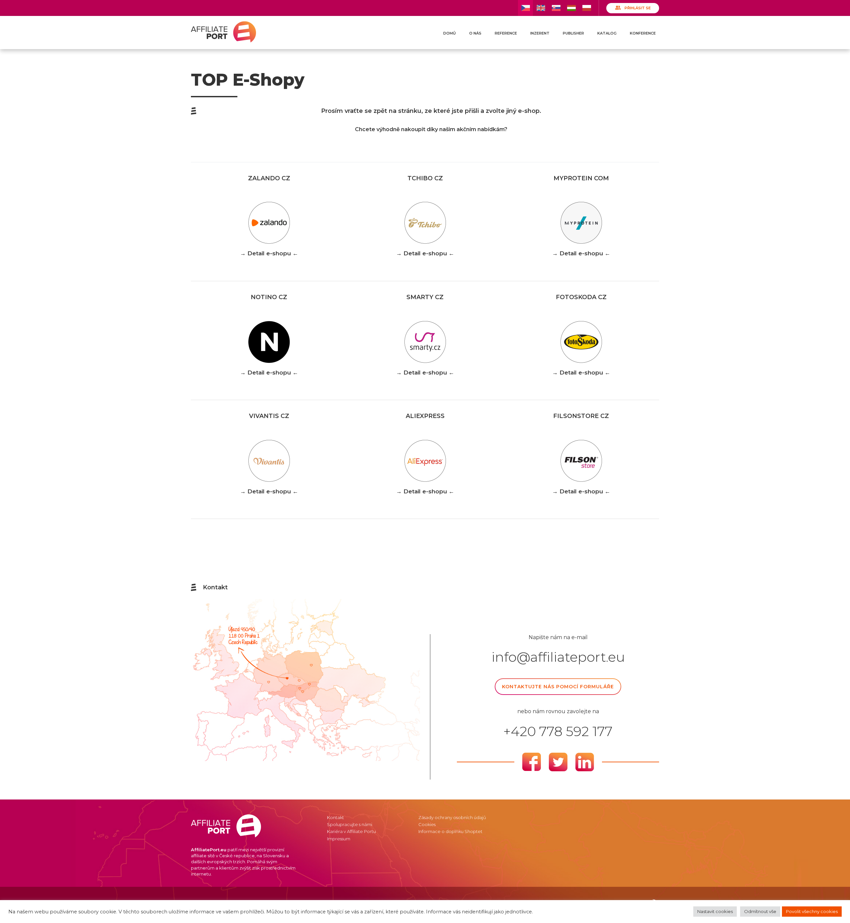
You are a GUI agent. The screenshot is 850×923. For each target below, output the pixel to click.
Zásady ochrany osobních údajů (452, 817)
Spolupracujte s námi (349, 824)
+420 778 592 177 (558, 731)
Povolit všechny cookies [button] (812, 911)
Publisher (573, 33)
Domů (449, 33)
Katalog (607, 33)
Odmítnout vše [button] (760, 911)
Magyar (571, 8)
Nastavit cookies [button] (715, 911)
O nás (475, 33)
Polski (586, 8)
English (540, 8)
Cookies (427, 824)
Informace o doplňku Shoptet (450, 831)
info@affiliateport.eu (558, 657)
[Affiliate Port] (223, 31)
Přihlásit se (638, 8)
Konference (643, 33)
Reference (506, 33)
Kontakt (335, 817)
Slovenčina (556, 8)
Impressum (338, 838)
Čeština (525, 8)
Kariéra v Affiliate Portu (351, 831)
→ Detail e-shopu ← (269, 253)
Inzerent (540, 33)
